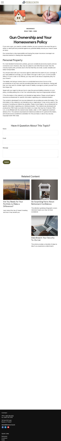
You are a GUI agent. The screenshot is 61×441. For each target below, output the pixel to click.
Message (5, 148)
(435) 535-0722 (9, 415)
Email (4, 138)
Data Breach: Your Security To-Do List (42, 239)
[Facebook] (3, 427)
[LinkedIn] (5, 427)
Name (4, 129)
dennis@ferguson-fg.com (8, 424)
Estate (3, 440)
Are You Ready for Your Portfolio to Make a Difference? (13, 204)
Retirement (4, 436)
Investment (4, 438)
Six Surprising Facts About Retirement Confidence (42, 202)
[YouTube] (8, 427)
